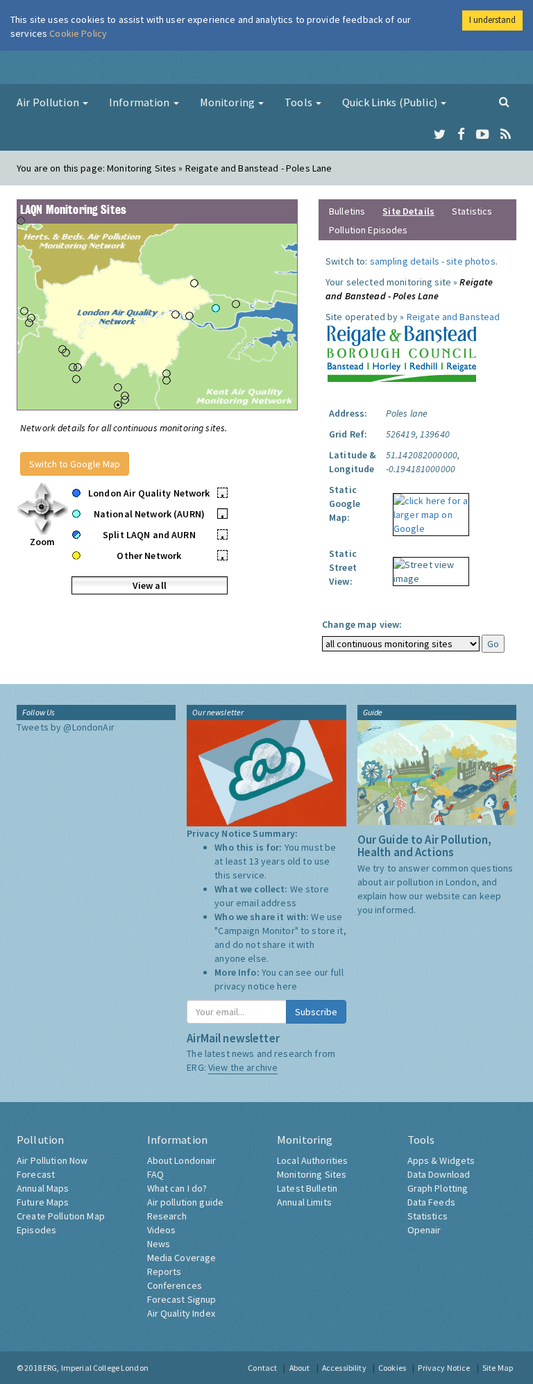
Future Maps (43, 1202)
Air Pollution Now (52, 1160)
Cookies (392, 1367)
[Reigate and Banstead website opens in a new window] (401, 351)
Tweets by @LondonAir (66, 727)
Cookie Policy (78, 33)
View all (150, 585)
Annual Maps (43, 1188)
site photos (471, 261)
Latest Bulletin (307, 1188)
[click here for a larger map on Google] (427, 509)
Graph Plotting (437, 1188)
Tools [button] (299, 102)
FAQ (155, 1174)
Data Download (439, 1174)
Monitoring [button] (228, 102)
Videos (161, 1230)
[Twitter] (439, 134)
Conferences (175, 1285)
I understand (492, 20)
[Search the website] (504, 101)
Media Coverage (182, 1257)
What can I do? (177, 1188)
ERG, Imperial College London (96, 1367)
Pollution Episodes (368, 230)
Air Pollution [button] (49, 102)
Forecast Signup (182, 1299)
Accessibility (344, 1367)
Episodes (36, 1230)
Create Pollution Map (61, 1216)
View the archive (243, 1067)
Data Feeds (431, 1202)
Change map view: (362, 624)
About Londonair (182, 1160)
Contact (262, 1367)
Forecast (36, 1174)
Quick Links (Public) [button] (390, 102)
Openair (424, 1230)
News (159, 1243)
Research (167, 1216)
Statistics (472, 211)
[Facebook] (461, 134)
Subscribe (316, 1012)
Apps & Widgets (441, 1160)
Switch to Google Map (74, 464)
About (299, 1367)
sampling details (404, 261)
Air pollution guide (185, 1202)
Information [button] (140, 102)
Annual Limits (304, 1202)
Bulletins (347, 211)
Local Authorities (312, 1160)
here (287, 986)
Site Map (497, 1367)
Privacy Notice (444, 1367)
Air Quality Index (181, 1313)
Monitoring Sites (311, 1174)
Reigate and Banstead (453, 316)
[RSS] (505, 134)
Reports (164, 1271)
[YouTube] (483, 134)
